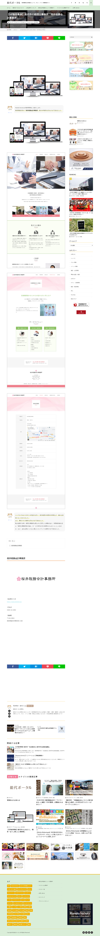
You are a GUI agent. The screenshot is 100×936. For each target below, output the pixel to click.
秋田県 (20, 917)
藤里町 (22, 920)
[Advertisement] (36, 55)
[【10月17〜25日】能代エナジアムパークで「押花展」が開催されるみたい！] (72, 141)
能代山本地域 (11, 920)
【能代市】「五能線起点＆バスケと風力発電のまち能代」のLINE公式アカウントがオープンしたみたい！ (79, 802)
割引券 (9, 910)
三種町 (9, 906)
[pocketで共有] (48, 38)
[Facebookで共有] (13, 38)
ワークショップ (27, 903)
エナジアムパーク (22, 889)
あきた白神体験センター (25, 885)
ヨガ (23, 899)
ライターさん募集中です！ (63, 7)
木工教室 (23, 913)
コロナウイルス (19, 892)
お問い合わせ (76, 7)
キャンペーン (11, 892)
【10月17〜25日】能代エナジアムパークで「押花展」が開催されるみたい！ (84, 140)
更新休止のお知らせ (81, 120)
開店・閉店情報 (80, 195)
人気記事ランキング (31, 7)
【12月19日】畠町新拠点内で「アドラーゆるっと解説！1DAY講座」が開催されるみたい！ (49, 802)
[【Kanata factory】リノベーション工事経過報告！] (10, 758)
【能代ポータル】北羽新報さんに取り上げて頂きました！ (31, 764)
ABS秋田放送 (40, 828)
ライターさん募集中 (43, 885)
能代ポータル (17, 932)
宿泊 (27, 910)
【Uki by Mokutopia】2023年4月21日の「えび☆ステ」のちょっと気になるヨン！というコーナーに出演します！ (50, 834)
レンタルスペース (18, 903)
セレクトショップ (54, 828)
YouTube (73, 294)
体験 (25, 906)
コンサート (27, 892)
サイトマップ (42, 897)
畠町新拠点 (46, 797)
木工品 (59, 828)
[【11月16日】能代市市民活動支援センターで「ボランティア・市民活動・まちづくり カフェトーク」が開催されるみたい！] (72, 132)
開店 (29, 924)
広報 (31, 910)
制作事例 (36, 22)
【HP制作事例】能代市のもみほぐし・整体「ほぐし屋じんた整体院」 (20, 830)
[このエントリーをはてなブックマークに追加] (36, 38)
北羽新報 (83, 828)
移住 (25, 917)
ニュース (79, 216)
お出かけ (73, 278)
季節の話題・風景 (75, 274)
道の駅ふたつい (22, 924)
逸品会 (15, 924)
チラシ (19, 896)
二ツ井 (14, 906)
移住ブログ (73, 298)
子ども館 (22, 910)
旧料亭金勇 (10, 913)
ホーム (8, 7)
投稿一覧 (29, 705)
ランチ (27, 899)
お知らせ (24, 22)
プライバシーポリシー (44, 901)
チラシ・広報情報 (75, 282)
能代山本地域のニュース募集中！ (46, 7)
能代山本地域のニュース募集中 (46, 881)
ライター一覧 (42, 889)
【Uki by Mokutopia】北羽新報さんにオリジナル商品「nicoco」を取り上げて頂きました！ (78, 833)
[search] (92, 37)
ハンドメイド (26, 896)
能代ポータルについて (18, 7)
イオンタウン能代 (12, 889)
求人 (72, 290)
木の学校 (17, 913)
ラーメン (10, 903)
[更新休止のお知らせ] (72, 123)
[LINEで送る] (59, 38)
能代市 (50, 797)
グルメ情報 (79, 236)
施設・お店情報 (75, 270)
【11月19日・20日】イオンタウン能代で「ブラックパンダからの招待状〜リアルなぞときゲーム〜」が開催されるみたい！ (25, 729)
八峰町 (29, 906)
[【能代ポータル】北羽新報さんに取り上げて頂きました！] (10, 766)
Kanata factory (30, 22)
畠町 (9, 917)
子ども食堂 (15, 910)
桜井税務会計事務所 (16, 545)
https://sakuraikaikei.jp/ (14, 601)
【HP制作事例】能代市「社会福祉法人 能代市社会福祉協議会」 (33, 747)
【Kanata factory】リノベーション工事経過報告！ (29, 755)
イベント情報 (74, 266)
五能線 (77, 797)
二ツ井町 (20, 906)
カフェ (29, 889)
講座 (54, 797)
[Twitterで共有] (24, 38)
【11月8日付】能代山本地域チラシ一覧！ (47, 728)
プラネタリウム (16, 899)
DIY (9, 885)
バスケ (74, 797)
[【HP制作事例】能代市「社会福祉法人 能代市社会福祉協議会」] (10, 749)
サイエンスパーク (12, 896)
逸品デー (10, 924)
